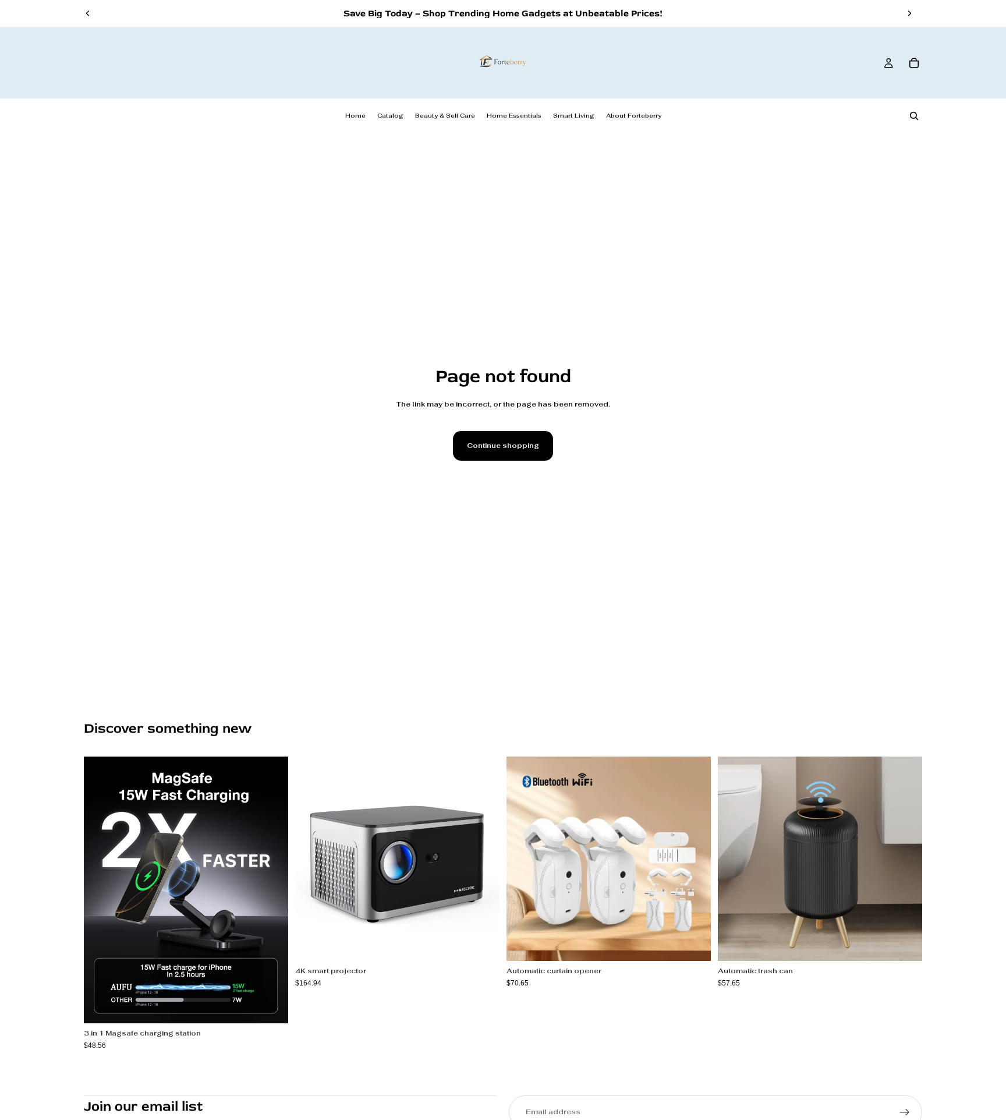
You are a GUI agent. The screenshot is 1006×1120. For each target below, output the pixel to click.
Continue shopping (503, 445)
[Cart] (914, 63)
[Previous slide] (88, 13)
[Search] (914, 116)
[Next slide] (909, 13)
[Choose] (270, 1005)
